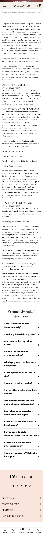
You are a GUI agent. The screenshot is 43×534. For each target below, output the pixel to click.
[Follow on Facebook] (13, 485)
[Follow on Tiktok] (30, 485)
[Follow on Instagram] (18, 485)
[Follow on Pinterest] (22, 485)
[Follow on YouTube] (26, 485)
